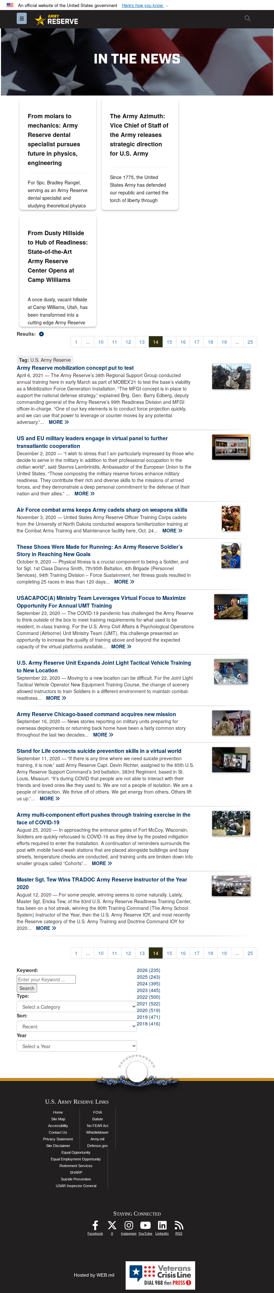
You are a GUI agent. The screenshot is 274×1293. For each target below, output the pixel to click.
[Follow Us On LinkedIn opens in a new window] (162, 1227)
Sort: (22, 1015)
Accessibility (58, 1126)
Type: (23, 995)
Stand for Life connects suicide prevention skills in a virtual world (99, 751)
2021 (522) (148, 1003)
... (88, 341)
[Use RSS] (178, 1227)
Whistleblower (97, 1132)
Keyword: (27, 970)
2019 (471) (148, 1016)
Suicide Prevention (76, 1179)
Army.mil (97, 1139)
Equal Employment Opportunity (76, 1159)
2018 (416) (148, 1023)
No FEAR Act (97, 1126)
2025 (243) (148, 976)
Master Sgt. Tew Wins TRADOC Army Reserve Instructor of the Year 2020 (102, 883)
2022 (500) (148, 996)
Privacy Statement (58, 1139)
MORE (56, 422)
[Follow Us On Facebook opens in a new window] (95, 1227)
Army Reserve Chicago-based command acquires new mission (96, 714)
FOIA (97, 1112)
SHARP (76, 1172)
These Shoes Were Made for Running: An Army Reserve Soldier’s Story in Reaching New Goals (100, 550)
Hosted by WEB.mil (94, 1275)
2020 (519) (148, 1010)
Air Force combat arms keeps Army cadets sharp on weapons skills (102, 509)
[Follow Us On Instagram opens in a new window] (128, 1227)
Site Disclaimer (58, 1146)
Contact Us (58, 1132)
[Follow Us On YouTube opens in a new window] (145, 1227)
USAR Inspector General (76, 1186)
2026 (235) (148, 970)
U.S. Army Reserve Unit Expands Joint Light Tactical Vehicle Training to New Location (104, 666)
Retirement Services (76, 1166)
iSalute (97, 1119)
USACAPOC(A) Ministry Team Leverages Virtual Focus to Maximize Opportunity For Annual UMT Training (101, 601)
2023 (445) (148, 990)
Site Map (58, 1119)
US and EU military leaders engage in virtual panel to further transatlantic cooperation (92, 442)
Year (21, 1035)
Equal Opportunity (76, 1152)
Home (58, 1112)
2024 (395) (148, 983)
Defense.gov (97, 1146)
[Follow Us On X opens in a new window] (112, 1227)
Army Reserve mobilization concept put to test (75, 367)
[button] (146, 5)
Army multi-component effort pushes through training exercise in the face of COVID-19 (103, 818)
